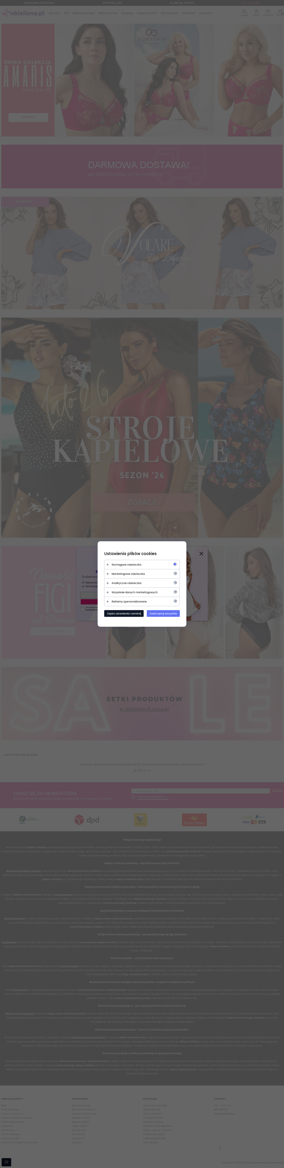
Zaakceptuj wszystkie (163, 613)
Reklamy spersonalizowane (129, 601)
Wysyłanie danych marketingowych (135, 592)
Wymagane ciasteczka (126, 565)
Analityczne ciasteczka (126, 583)
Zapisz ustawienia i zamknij (124, 613)
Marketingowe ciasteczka (128, 574)
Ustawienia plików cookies (130, 553)
